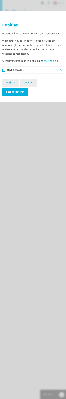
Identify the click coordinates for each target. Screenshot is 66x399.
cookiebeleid (51, 61)
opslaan (10, 82)
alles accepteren (15, 92)
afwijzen (28, 82)
